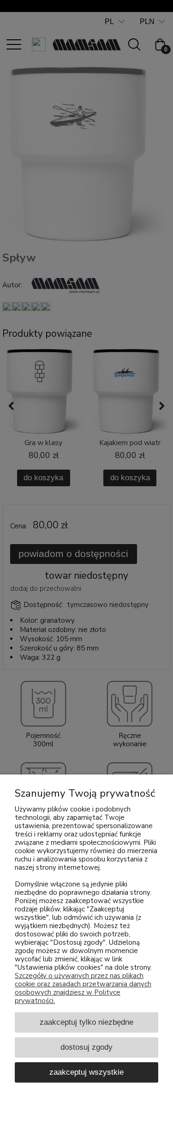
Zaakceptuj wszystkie (86, 1072)
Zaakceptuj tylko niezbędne (86, 1022)
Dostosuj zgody (86, 1047)
